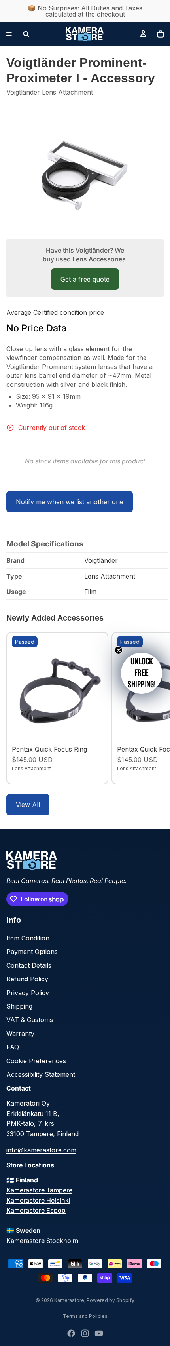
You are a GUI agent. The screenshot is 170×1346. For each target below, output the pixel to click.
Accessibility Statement (40, 1074)
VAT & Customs (29, 1020)
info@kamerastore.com (41, 1150)
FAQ (12, 1047)
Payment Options (32, 952)
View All (28, 805)
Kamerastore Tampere (39, 1190)
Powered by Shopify (110, 1300)
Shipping (19, 1006)
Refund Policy (27, 979)
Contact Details (28, 965)
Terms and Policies (85, 1316)
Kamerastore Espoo (36, 1210)
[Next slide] (155, 708)
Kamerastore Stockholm (42, 1241)
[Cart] (160, 34)
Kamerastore (69, 1300)
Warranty (20, 1034)
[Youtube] (99, 1333)
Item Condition (27, 938)
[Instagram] (85, 1333)
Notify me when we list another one (69, 502)
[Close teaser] (119, 650)
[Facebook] (71, 1333)
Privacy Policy (27, 993)
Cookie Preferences (36, 1061)
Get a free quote (85, 279)
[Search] (26, 34)
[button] (141, 673)
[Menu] (9, 34)
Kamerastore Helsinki (38, 1200)
